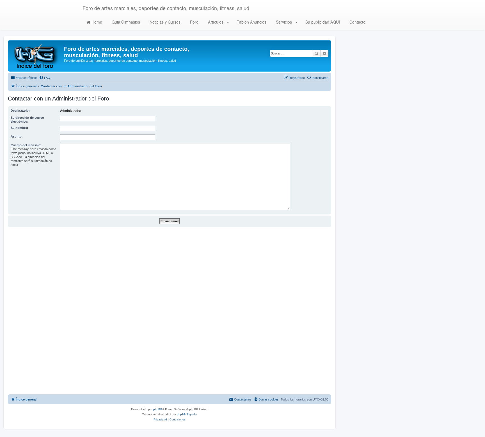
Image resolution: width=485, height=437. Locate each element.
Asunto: (17, 136)
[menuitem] (44, 77)
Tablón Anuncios (251, 22)
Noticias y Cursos (164, 22)
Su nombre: (19, 127)
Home (96, 22)
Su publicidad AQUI (322, 22)
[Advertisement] (169, 311)
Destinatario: (20, 110)
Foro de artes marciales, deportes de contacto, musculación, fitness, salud (166, 8)
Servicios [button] (284, 22)
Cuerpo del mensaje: (26, 145)
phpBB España (187, 414)
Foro (193, 22)
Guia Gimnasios (125, 22)
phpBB (157, 409)
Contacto (356, 22)
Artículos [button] (216, 22)
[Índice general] (36, 56)
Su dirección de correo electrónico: (27, 119)
